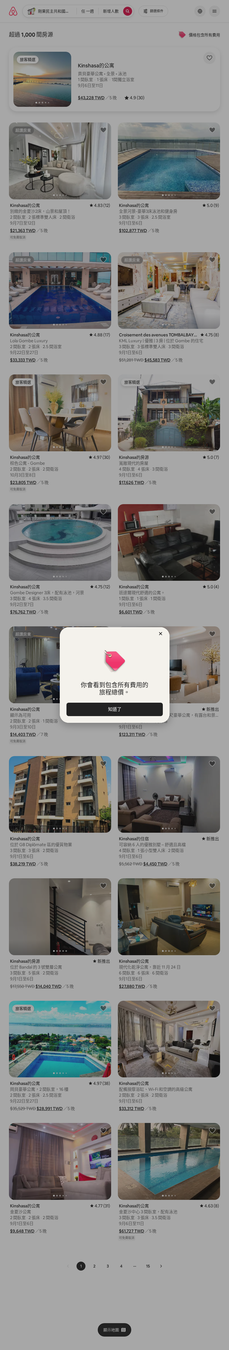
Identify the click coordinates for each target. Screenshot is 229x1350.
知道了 (114, 709)
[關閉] (160, 633)
